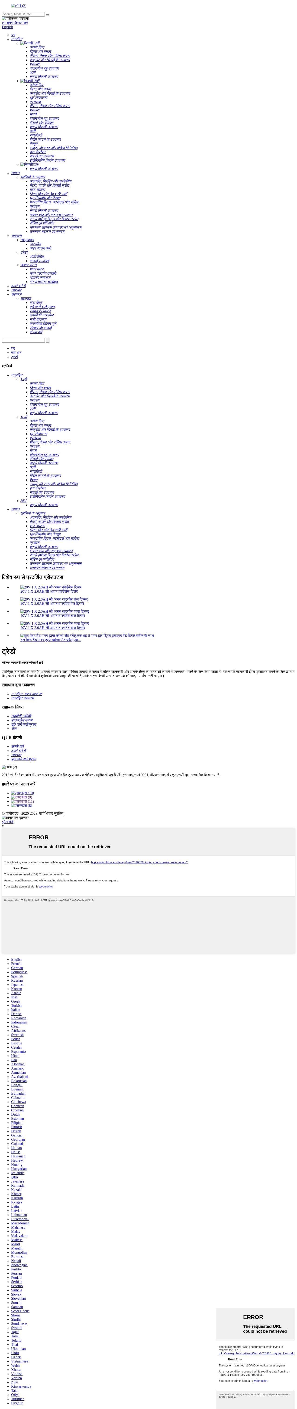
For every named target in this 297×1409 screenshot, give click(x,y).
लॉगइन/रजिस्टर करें (15, 23)
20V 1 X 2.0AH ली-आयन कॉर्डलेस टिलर (49, 591)
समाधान (16, 353)
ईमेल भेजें (7, 822)
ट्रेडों (14, 357)
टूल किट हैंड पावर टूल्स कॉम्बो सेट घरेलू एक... (50, 640)
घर (13, 348)
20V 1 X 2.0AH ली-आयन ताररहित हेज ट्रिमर (52, 603)
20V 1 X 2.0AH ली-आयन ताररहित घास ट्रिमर (52, 616)
